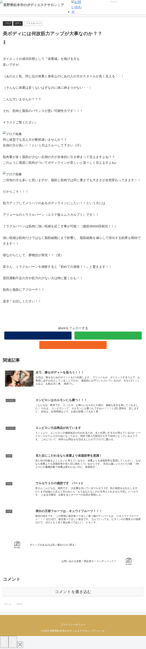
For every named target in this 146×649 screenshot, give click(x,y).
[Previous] (4, 642)
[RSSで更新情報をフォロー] (73, 345)
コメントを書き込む (73, 591)
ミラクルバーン (33, 23)
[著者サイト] (38, 336)
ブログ (8, 23)
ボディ (18, 23)
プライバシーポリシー (73, 624)
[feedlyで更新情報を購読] (108, 336)
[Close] (20, 644)
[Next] (13, 642)
